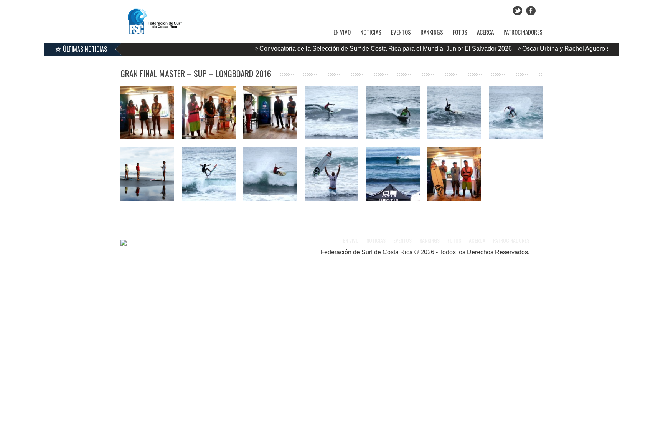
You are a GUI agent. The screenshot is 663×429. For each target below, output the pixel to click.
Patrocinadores (523, 32)
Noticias (370, 32)
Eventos (401, 32)
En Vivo (342, 32)
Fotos (460, 32)
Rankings (432, 32)
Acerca (485, 32)
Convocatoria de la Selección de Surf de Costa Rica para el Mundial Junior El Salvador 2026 (375, 48)
